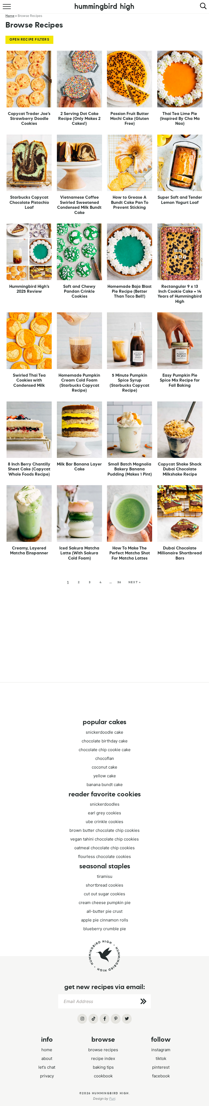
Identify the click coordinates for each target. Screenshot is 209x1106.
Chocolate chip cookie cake (105, 749)
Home (46, 1049)
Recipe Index (103, 1058)
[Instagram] (82, 1019)
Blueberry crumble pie (104, 928)
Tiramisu (104, 876)
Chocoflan (104, 758)
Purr (112, 1098)
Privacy (47, 1075)
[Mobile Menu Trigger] (7, 9)
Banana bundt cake (105, 784)
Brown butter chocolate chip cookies (104, 830)
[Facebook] (104, 1019)
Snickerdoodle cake (104, 732)
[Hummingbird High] (104, 956)
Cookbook (103, 1075)
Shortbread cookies (104, 885)
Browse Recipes (103, 1049)
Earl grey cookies (104, 812)
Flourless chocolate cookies (104, 856)
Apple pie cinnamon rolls (104, 920)
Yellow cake (104, 775)
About (46, 1058)
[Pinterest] (116, 1019)
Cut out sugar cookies (104, 893)
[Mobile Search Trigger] (201, 9)
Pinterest (161, 1067)
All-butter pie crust (104, 911)
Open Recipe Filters (29, 39)
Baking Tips (103, 1067)
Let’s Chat (46, 1067)
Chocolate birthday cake (105, 741)
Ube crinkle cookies (104, 821)
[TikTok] (93, 1019)
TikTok (161, 1058)
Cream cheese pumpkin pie (105, 902)
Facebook (161, 1075)
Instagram (160, 1049)
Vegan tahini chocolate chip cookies (104, 839)
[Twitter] (127, 1019)
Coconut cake (104, 767)
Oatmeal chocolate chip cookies (104, 847)
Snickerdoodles (104, 804)
